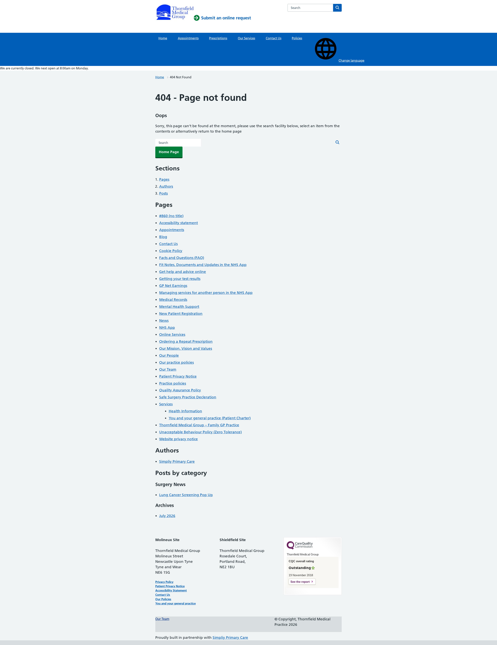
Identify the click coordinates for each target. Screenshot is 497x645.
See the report (300, 581)
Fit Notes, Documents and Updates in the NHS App (203, 264)
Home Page (169, 152)
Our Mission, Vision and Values (185, 348)
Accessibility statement (178, 223)
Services (166, 404)
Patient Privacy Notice (178, 376)
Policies (297, 38)
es (169, 599)
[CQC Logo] (300, 548)
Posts (163, 193)
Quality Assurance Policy (180, 390)
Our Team (167, 369)
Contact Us (273, 38)
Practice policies (172, 383)
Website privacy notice (178, 439)
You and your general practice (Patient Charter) (210, 418)
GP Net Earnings (173, 285)
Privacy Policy (164, 582)
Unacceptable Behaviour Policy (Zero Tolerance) (200, 432)
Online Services (172, 334)
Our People (169, 355)
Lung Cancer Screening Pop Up (186, 495)
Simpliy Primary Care (177, 461)
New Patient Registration (180, 313)
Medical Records (173, 299)
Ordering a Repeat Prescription (186, 341)
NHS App (167, 327)
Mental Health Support (179, 306)
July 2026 (167, 516)
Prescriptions (218, 38)
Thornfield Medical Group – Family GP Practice (199, 425)
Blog (163, 237)
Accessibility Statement (171, 590)
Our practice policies (176, 362)
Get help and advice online (182, 271)
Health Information (185, 411)
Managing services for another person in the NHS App (206, 292)
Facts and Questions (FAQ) (181, 258)
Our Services (246, 38)
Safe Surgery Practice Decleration (187, 397)
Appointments (188, 38)
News (164, 320)
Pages (164, 179)
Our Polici (161, 599)
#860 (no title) (171, 216)
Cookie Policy (170, 251)
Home (162, 38)
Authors (166, 186)
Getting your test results (179, 278)
